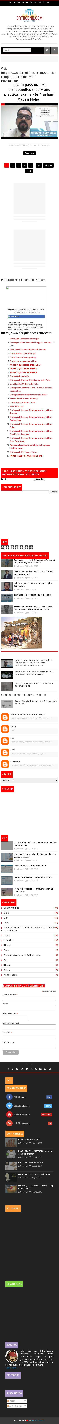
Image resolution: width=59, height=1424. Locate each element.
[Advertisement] (29, 516)
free (6, 950)
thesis (7, 965)
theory (8, 945)
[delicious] (47, 2)
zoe (12, 738)
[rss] (35, 2)
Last (29, 171)
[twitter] (14, 2)
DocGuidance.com (9, 80)
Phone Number (10, 1013)
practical (9, 940)
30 (39, 165)
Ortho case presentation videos (23, 361)
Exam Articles (11, 908)
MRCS (7, 970)
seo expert (15, 761)
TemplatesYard (38, 1421)
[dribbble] (31, 2)
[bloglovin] (27, 2)
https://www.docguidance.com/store (26, 333)
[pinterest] (22, 2)
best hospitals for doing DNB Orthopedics (33, 595)
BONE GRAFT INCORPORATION (30, 1163)
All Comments (15, 1405)
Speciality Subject (11, 1023)
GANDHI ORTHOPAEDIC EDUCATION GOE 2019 (33, 877)
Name (5, 1004)
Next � (48, 165)
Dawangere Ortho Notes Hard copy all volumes (30, 343)
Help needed (8, 1042)
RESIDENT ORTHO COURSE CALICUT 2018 (31, 866)
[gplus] (18, 2)
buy (6, 918)
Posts (12, 1400)
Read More (29, 153)
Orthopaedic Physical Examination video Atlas (30, 380)
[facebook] (10, 2)
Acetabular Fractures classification (34, 1174)
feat (6, 923)
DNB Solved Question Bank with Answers (28, 350)
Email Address (10, 994)
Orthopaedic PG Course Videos (23, 452)
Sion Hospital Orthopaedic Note (24, 384)
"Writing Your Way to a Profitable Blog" (27, 714)
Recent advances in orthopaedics (23, 955)
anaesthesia (11, 975)
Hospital (7, 1032)
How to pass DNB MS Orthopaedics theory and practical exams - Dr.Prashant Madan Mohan (33, 663)
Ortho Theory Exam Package (22, 353)
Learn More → (12, 1367)
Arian (12, 750)
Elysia (13, 726)
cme (6, 913)
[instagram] (43, 2)
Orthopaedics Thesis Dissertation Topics (23, 695)
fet (6, 960)
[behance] (39, 2)
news (7, 935)
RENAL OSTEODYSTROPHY (28, 1139)
